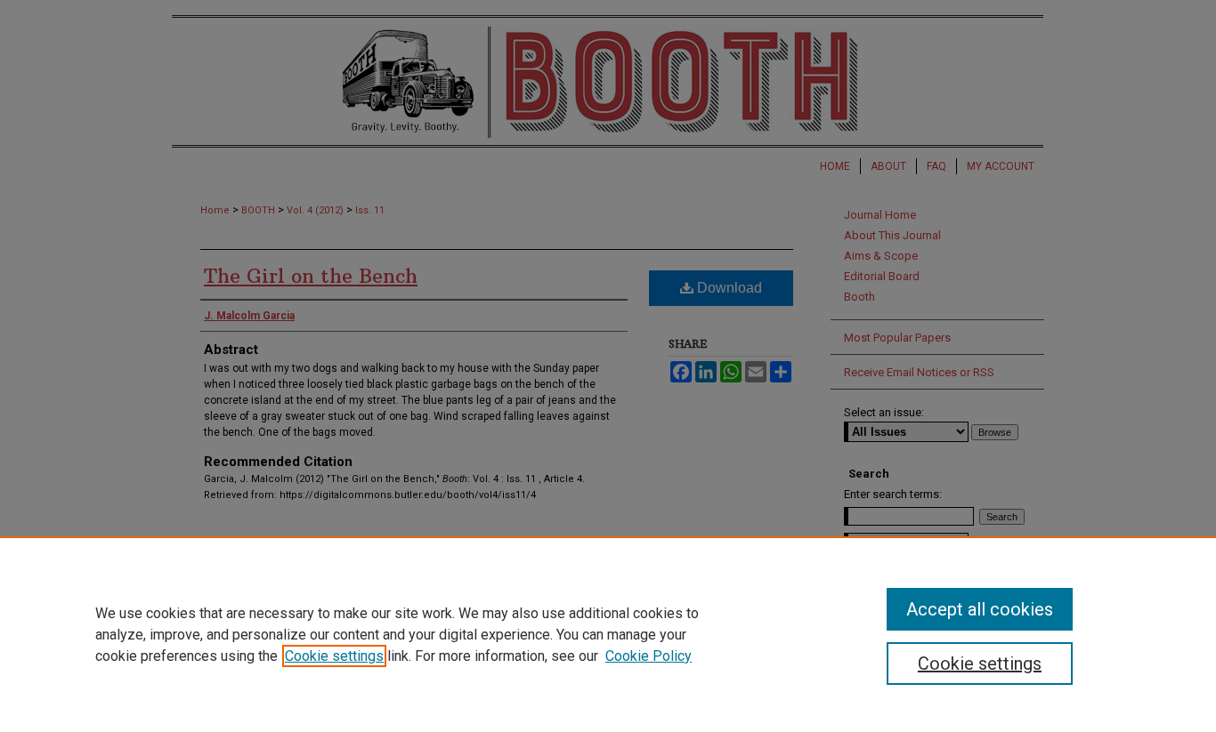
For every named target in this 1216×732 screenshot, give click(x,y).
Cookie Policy (648, 656)
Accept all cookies (979, 609)
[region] (608, 634)
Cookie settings (334, 656)
